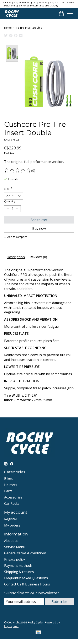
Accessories (13, 497)
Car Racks (11, 503)
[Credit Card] (38, 632)
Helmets (10, 485)
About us (11, 540)
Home (8, 27)
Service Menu (14, 547)
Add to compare (17, 237)
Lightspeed (11, 626)
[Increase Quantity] (17, 208)
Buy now (39, 228)
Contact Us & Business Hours (27, 584)
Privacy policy (14, 559)
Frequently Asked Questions (26, 578)
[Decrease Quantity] (8, 208)
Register (10, 519)
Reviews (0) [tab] (38, 257)
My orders (12, 525)
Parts (8, 491)
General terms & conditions (25, 553)
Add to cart (39, 219)
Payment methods (18, 565)
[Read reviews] (17, 170)
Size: (8, 188)
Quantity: (10, 201)
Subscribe (59, 601)
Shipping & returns (19, 571)
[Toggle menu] (70, 13)
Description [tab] (16, 257)
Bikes (8, 478)
